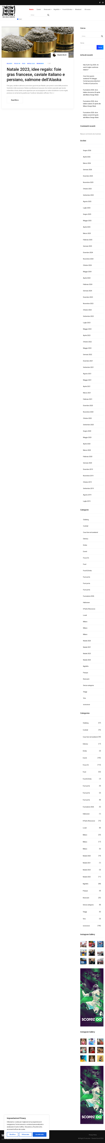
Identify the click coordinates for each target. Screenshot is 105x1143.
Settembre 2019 (88, 488)
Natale (31, 9)
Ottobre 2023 (87, 310)
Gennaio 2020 (87, 463)
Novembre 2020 (88, 412)
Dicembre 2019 (88, 469)
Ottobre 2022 (87, 342)
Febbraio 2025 (87, 240)
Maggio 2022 (87, 348)
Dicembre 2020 (88, 405)
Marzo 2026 (87, 163)
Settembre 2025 (88, 195)
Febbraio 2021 (87, 399)
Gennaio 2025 (87, 246)
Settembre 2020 (88, 425)
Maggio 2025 (87, 220)
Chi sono (87, 9)
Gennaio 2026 (87, 169)
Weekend (78, 9)
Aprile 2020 (86, 444)
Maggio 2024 (87, 271)
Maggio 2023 (87, 329)
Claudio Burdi (61, 55)
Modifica (12, 1134)
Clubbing (86, 519)
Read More (15, 100)
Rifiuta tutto (25, 1134)
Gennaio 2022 (87, 354)
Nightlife (56, 9)
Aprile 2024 (86, 278)
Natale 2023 (87, 653)
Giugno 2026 (87, 150)
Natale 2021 (87, 647)
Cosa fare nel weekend (90, 532)
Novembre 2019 (88, 476)
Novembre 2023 (88, 303)
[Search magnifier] (48, 15)
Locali (85, 615)
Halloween (86, 602)
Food (84, 564)
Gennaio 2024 (87, 291)
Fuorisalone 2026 (88, 596)
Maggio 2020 (87, 437)
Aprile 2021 (86, 386)
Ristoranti (47, 9)
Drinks (85, 545)
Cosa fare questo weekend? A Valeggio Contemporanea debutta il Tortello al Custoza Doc (91, 79)
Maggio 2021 (87, 380)
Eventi (39, 9)
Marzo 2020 (87, 450)
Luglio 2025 (86, 208)
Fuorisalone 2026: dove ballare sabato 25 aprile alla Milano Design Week (92, 103)
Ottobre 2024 (87, 265)
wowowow (86, 704)
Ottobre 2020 (87, 418)
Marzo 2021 (87, 393)
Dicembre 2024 (88, 252)
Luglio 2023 (86, 322)
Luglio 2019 (86, 501)
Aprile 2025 (86, 227)
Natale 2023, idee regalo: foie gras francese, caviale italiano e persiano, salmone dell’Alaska (36, 74)
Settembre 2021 (88, 367)
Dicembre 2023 (88, 297)
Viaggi (85, 692)
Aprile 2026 (86, 157)
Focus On (86, 558)
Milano (85, 621)
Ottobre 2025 (87, 189)
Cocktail (85, 526)
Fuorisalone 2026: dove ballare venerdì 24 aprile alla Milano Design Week (91, 115)
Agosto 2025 (87, 201)
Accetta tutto (39, 1134)
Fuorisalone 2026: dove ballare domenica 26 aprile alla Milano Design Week (91, 92)
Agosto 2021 (87, 373)
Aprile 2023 (86, 335)
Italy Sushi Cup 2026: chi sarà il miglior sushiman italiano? (91, 67)
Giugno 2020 (87, 431)
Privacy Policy (93, 1135)
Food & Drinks (67, 9)
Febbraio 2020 (87, 456)
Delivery (85, 539)
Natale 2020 (87, 641)
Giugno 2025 (87, 214)
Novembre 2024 (88, 259)
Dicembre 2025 (88, 176)
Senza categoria (88, 685)
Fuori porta (86, 577)
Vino (84, 698)
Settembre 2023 (88, 316)
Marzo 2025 (87, 233)
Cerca (82, 43)
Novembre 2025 (88, 182)
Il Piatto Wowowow (89, 609)
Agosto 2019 (87, 495)
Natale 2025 (87, 660)
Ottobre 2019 (87, 482)
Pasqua (85, 672)
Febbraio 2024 (87, 284)
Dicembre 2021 (88, 361)
